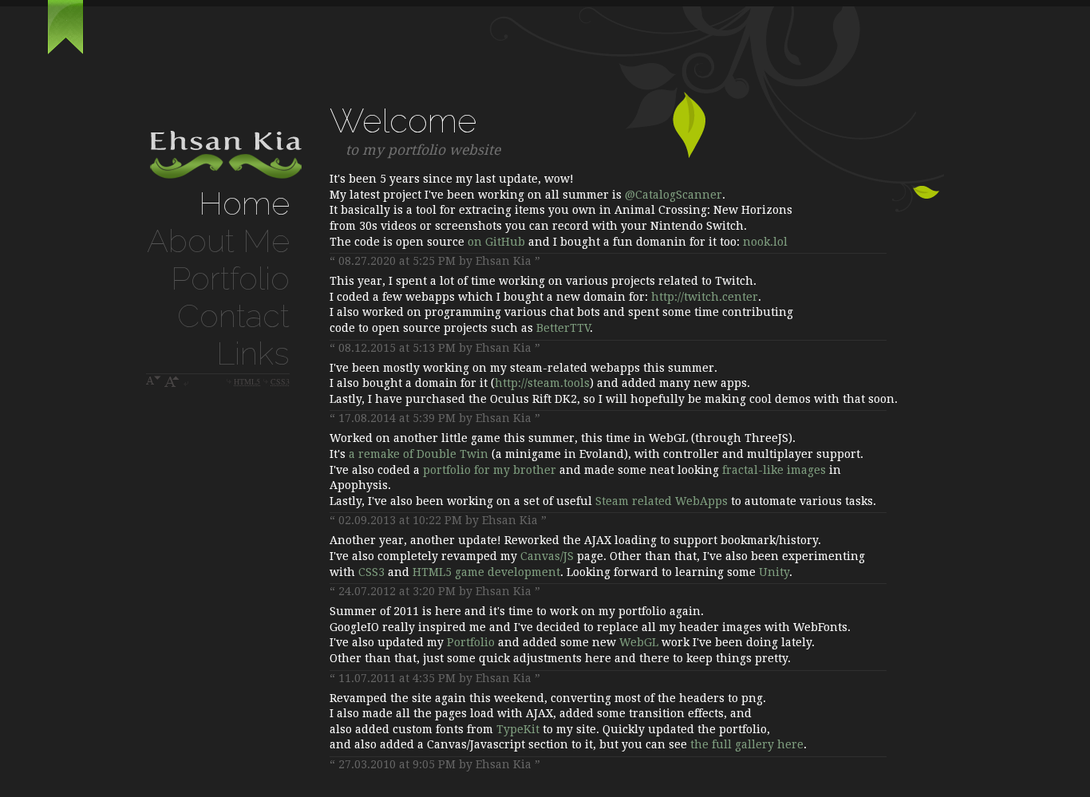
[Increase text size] (172, 381)
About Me (218, 240)
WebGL (638, 642)
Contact (233, 315)
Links (253, 353)
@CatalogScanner (673, 194)
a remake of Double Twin (418, 454)
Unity (774, 572)
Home (244, 203)
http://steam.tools (542, 383)
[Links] (65, 51)
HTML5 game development (486, 572)
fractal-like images (774, 470)
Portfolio (230, 278)
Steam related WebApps (661, 501)
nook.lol (765, 241)
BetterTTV (563, 328)
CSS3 (371, 572)
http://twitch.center (704, 296)
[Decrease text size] (154, 381)
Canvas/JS (547, 556)
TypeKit (517, 729)
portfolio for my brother (489, 470)
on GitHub (496, 241)
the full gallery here (747, 744)
